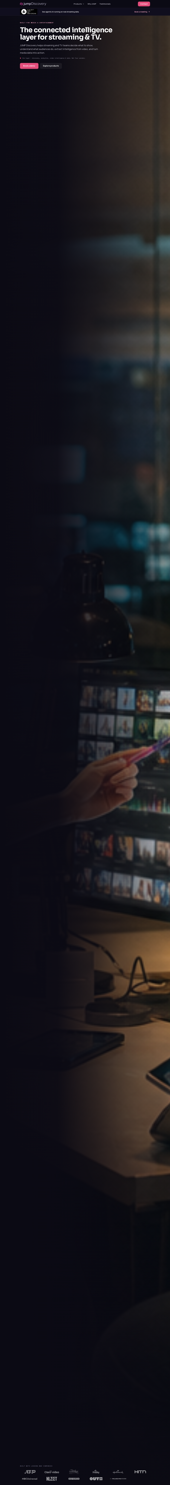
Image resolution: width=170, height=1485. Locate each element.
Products (78, 4)
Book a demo (29, 66)
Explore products (51, 66)
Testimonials (104, 4)
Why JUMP (92, 4)
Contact (144, 4)
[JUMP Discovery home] (33, 3)
